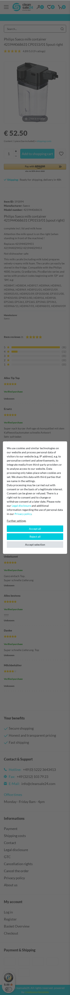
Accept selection (35, 544)
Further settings (16, 520)
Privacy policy (23, 513)
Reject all (35, 536)
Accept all (35, 528)
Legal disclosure (21, 505)
